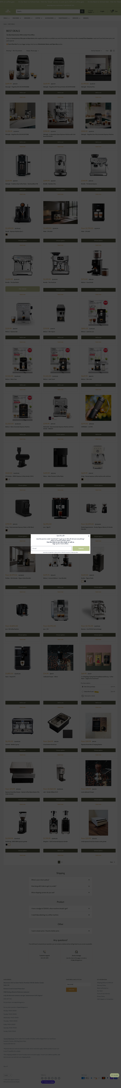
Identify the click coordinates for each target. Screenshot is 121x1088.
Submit (81, 548)
